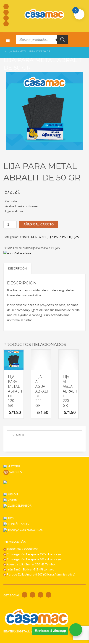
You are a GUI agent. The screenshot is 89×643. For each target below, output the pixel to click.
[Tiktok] (6, 23)
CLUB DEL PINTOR (19, 505)
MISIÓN (12, 494)
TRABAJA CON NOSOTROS (25, 530)
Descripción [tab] (17, 268)
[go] (76, 435)
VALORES (15, 472)
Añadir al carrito (39, 224)
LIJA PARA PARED (60, 237)
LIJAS (76, 237)
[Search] (62, 39)
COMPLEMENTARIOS (33, 237)
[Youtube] (6, 18)
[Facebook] (6, 6)
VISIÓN (12, 500)
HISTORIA (14, 466)
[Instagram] (6, 12)
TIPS (10, 518)
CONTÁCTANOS (18, 524)
